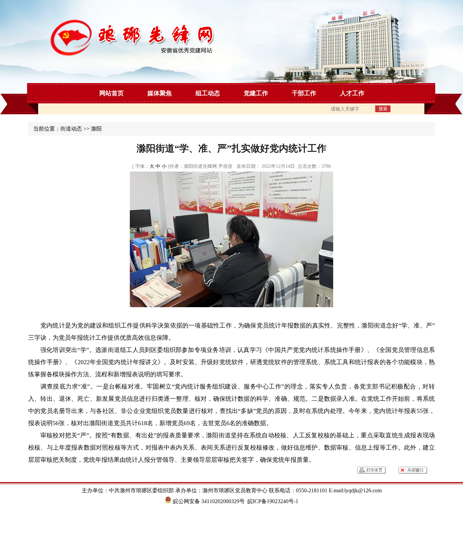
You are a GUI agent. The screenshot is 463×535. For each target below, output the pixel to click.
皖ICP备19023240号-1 (272, 501)
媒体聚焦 (159, 93)
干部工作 (304, 93)
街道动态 (71, 129)
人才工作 (352, 93)
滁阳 (96, 129)
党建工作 (256, 93)
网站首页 (111, 93)
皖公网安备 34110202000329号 (208, 501)
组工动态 (208, 93)
